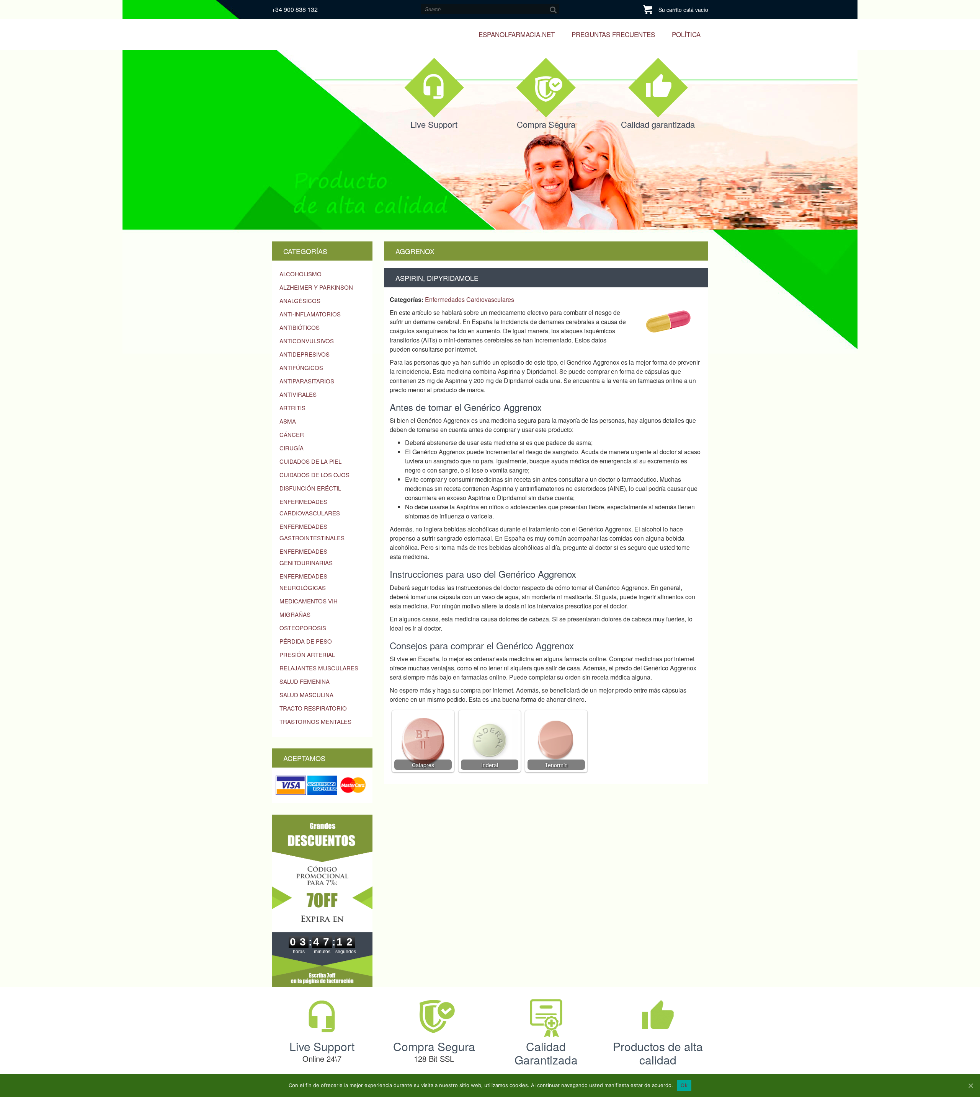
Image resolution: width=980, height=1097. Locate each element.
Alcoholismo (300, 274)
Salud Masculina (306, 695)
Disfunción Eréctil (310, 488)
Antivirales (298, 394)
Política (686, 34)
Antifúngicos (301, 367)
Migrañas (294, 614)
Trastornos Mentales (315, 721)
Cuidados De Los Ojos (314, 475)
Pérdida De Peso (305, 641)
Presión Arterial (307, 654)
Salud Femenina (304, 681)
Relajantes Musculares (318, 668)
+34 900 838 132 (295, 9)
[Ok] (970, 1085)
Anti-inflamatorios (310, 314)
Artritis (292, 408)
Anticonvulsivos (306, 341)
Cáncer (291, 434)
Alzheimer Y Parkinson (316, 287)
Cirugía (291, 448)
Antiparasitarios (306, 381)
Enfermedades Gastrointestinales (312, 532)
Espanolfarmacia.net (517, 34)
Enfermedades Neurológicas (303, 582)
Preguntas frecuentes (613, 34)
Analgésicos (299, 301)
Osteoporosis (302, 628)
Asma (287, 421)
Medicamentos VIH (308, 601)
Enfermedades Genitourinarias (306, 557)
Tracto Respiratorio (313, 708)
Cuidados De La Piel (310, 461)
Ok (684, 1085)
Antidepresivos (304, 354)
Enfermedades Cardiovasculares (309, 507)
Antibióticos (299, 327)
